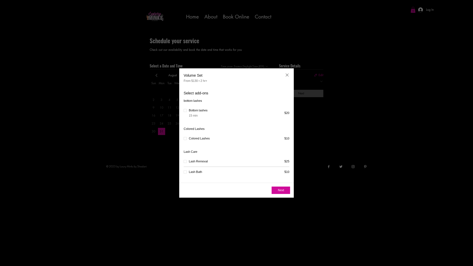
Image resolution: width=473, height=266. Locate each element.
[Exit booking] (287, 75)
